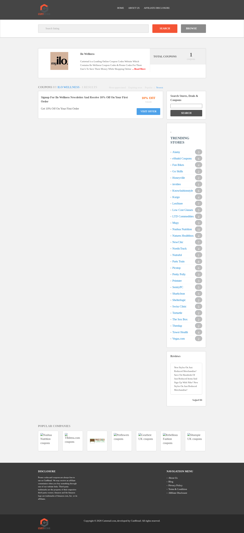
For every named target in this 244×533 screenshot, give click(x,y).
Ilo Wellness (69, 87)
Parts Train (178, 261)
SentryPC (177, 287)
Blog (170, 481)
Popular (148, 87)
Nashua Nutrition (182, 229)
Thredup (177, 325)
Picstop (176, 267)
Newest (159, 87)
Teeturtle (177, 312)
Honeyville (178, 177)
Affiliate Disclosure (157, 8)
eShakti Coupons (182, 158)
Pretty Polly (179, 274)
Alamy (176, 152)
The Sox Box (180, 319)
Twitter (189, 520)
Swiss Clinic (179, 306)
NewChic (177, 242)
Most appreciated (117, 87)
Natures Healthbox (183, 235)
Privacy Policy (175, 485)
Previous (31, 441)
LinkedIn (196, 520)
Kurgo (176, 197)
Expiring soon (135, 87)
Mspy (175, 222)
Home (120, 8)
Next (212, 441)
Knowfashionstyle (182, 190)
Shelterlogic (179, 300)
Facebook (203, 520)
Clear (144, 28)
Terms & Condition (177, 489)
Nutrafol (177, 254)
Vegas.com (178, 338)
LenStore (177, 203)
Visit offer (148, 111)
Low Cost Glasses (182, 209)
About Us (134, 8)
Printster (177, 280)
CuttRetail (136, 520)
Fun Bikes (178, 164)
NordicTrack (179, 248)
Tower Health (180, 332)
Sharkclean (178, 293)
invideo (176, 184)
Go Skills (177, 171)
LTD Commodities (183, 216)
